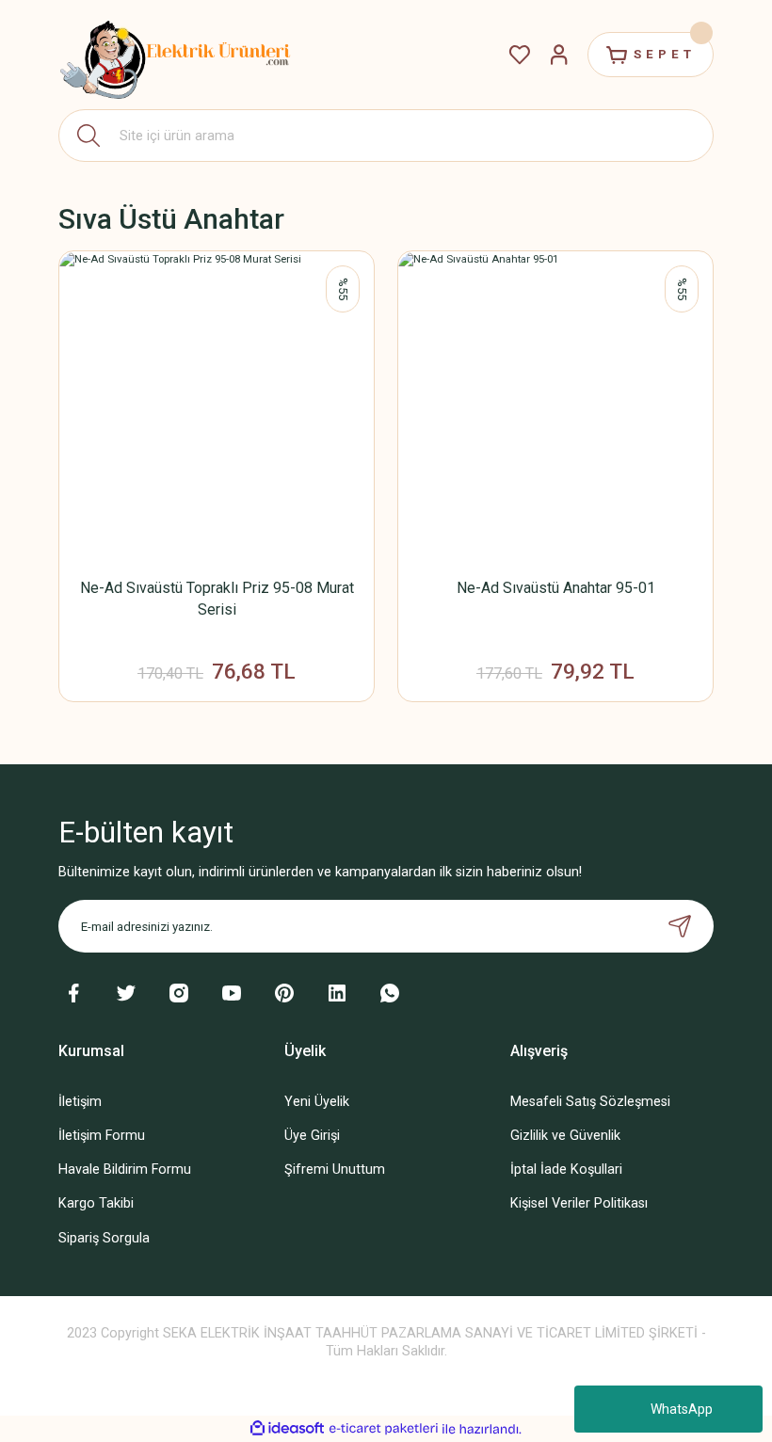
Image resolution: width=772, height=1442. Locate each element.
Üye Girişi (312, 1136)
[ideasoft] (287, 1428)
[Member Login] (559, 54)
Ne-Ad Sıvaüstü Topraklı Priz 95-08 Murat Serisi (217, 598)
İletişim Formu (101, 1136)
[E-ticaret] (384, 1429)
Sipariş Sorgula (104, 1238)
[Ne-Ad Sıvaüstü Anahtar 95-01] (555, 408)
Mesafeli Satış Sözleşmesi (590, 1102)
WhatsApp (682, 1409)
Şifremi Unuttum (334, 1170)
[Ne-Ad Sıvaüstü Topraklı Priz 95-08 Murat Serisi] (216, 408)
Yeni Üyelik (316, 1102)
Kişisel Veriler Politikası (579, 1203)
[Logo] (176, 54)
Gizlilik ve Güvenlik (565, 1136)
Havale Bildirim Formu (124, 1170)
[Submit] (680, 926)
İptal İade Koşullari (566, 1170)
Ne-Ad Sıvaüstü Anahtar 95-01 (556, 588)
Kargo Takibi (96, 1203)
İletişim (80, 1102)
